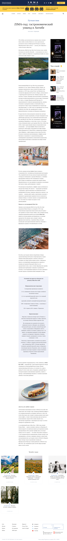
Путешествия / (7, 475)
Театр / (57, 76)
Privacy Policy (25, 526)
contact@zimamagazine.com (47, 532)
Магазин (34, 13)
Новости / (58, 95)
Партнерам (14, 524)
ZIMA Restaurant (49, 13)
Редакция (36, 31)
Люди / (57, 86)
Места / (58, 69)
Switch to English (25, 528)
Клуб (29, 13)
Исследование (15, 528)
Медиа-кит (24, 524)
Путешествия (33, 20)
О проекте (14, 526)
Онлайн (13, 13)
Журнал (19, 13)
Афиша (24, 13)
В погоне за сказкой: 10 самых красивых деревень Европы (10, 477)
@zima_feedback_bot (47, 533)
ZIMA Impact (41, 13)
